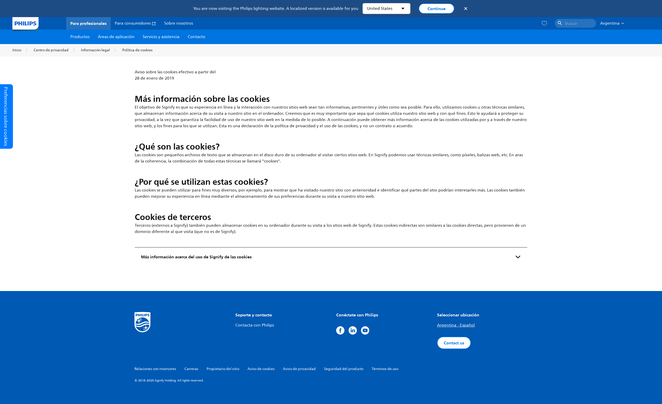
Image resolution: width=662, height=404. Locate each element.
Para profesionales (88, 23)
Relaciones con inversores (155, 369)
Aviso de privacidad (299, 369)
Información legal (95, 50)
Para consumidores (133, 23)
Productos (79, 36)
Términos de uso (385, 369)
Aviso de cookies (261, 369)
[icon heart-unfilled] (544, 23)
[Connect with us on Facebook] (340, 330)
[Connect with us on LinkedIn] (353, 330)
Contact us (454, 342)
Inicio (16, 50)
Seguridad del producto (343, 369)
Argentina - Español (456, 325)
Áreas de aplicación (116, 36)
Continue (436, 8)
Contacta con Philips (254, 325)
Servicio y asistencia (161, 36)
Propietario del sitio (223, 369)
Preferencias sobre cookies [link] (6, 116)
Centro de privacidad (51, 50)
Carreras (191, 369)
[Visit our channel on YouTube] (365, 330)
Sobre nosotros (178, 23)
